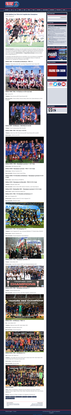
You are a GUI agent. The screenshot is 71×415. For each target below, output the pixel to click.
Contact (14, 411)
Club (64, 10)
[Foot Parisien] (54, 109)
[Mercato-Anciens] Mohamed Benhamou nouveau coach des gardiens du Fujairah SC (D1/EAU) (36, 404)
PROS (29, 10)
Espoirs (7, 10)
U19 (11, 10)
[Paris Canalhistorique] (50, 109)
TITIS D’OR (58, 10)
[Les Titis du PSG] (12, 4)
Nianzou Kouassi (19, 396)
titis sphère (34, 396)
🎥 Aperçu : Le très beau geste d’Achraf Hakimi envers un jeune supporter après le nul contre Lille (57, 36)
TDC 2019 (29, 396)
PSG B (33, 10)
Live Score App (39, 414)
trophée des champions (10, 398)
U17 (15, 10)
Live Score (34, 414)
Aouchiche (8, 396)
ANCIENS (38, 10)
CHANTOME (12, 396)
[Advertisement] (43, 4)
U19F (24, 10)
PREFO (20, 10)
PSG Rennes (24, 396)
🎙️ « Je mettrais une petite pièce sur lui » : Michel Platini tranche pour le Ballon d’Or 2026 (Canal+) (57, 42)
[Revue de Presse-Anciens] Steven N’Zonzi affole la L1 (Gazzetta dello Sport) (13, 404)
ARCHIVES (52, 10)
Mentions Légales (9, 411)
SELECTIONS (45, 10)
